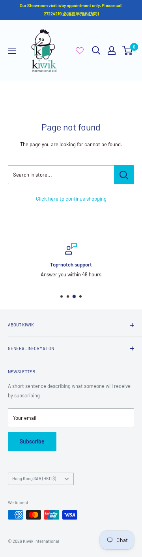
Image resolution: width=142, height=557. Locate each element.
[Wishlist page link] (80, 50)
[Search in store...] (124, 174)
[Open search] (96, 50)
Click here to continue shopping (71, 199)
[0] (128, 50)
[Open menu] (12, 51)
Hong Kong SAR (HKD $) (34, 478)
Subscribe (32, 441)
